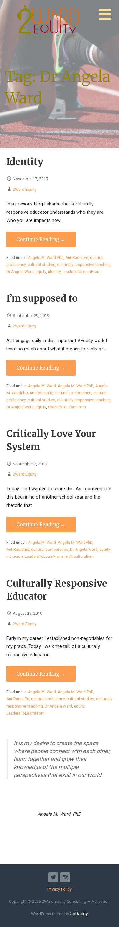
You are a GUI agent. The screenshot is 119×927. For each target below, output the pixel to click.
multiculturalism (79, 556)
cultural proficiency (48, 699)
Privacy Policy (59, 889)
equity (41, 271)
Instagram (65, 877)
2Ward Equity (24, 189)
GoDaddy (79, 913)
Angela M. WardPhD (75, 542)
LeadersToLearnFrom (82, 271)
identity (54, 271)
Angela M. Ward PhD (45, 257)
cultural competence (72, 393)
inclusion (14, 556)
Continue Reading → (41, 239)
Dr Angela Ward (20, 271)
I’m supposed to (41, 298)
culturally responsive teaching (84, 264)
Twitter (53, 877)
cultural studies (41, 264)
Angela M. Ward (42, 386)
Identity (24, 162)
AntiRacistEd (76, 257)
